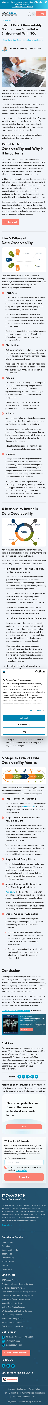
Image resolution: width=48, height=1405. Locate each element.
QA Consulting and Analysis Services (17, 1311)
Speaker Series (8, 1261)
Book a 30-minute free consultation (16, 1010)
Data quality (10, 892)
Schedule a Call (10, 222)
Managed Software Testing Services (16, 1299)
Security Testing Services (12, 1322)
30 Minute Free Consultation (16, 1353)
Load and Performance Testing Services (18, 1295)
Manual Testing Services (12, 1303)
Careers (26, 1397)
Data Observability (19, 40)
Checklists (6, 1246)
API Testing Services (10, 1280)
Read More (7, 1225)
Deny (24, 732)
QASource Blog (8, 20)
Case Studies (7, 1242)
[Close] (45, 2)
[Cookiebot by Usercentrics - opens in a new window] (35, 671)
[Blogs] (13, 1366)
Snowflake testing (35, 40)
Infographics (7, 1254)
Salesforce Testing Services (13, 1318)
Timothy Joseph (16, 48)
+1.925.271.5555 (13, 1341)
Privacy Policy (34, 1389)
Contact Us (21, 1389)
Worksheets (7, 1269)
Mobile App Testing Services (13, 1307)
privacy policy (21, 1170)
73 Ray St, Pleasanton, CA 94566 (19, 1337)
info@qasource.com (14, 1345)
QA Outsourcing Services (12, 1315)
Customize (22, 725)
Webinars (5, 1265)
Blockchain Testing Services (13, 1288)
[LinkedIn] (3, 1366)
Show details (35, 711)
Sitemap (11, 1389)
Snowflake (7, 40)
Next (24, 1127)
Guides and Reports (10, 1250)
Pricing (41, 14)
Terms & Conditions (11, 1393)
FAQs (34, 1397)
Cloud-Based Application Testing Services (19, 1292)
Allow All (24, 718)
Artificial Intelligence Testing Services (17, 1284)
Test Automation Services (12, 1326)
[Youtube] (8, 1366)
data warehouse (28, 806)
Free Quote (16, 1397)
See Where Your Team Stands (22, 7)
